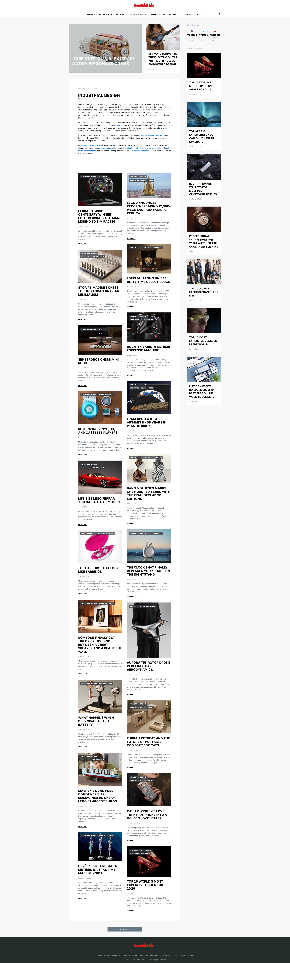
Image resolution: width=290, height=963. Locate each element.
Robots (102, 329)
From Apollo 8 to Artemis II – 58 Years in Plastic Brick (146, 422)
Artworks (121, 14)
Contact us (183, 955)
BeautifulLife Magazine (90, 145)
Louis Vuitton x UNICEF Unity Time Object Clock (148, 280)
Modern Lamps (105, 683)
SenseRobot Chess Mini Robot (98, 361)
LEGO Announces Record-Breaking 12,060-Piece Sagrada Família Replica (149, 208)
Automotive (175, 14)
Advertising (112, 955)
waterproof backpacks (151, 148)
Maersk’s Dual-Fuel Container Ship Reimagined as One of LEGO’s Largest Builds (97, 796)
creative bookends (106, 148)
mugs (119, 125)
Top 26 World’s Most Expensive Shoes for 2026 (145, 885)
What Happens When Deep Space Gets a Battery (96, 721)
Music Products (106, 395)
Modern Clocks (106, 836)
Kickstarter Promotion (128, 955)
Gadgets (103, 177)
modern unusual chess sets (152, 135)
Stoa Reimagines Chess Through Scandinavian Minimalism (98, 291)
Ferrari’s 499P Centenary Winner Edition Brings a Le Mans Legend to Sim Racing (99, 216)
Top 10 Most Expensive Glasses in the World (203, 341)
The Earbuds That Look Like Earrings (98, 569)
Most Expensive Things (140, 853)
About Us (101, 955)
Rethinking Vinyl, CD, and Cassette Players (98, 430)
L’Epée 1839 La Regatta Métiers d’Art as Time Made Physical (97, 869)
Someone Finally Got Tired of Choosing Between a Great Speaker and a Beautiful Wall (100, 645)
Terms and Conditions (148, 955)
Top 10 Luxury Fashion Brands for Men (203, 292)
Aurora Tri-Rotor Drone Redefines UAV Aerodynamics (148, 666)
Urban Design (105, 14)
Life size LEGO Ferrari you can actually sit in (99, 500)
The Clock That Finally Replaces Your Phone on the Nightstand (148, 571)
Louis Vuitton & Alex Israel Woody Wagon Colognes (103, 61)
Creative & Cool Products (92, 256)
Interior (91, 14)
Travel (199, 14)
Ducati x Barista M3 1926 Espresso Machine (148, 348)
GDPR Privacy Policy (168, 955)
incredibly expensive (140, 151)
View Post (82, 244)
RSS (191, 955)
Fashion (148, 850)
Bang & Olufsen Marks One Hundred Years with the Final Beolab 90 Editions (148, 493)
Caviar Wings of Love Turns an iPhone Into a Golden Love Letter (147, 814)
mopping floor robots (132, 148)
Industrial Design (89, 177)
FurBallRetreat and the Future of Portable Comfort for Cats (148, 741)
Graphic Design (158, 14)
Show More (124, 929)
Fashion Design (136, 850)
